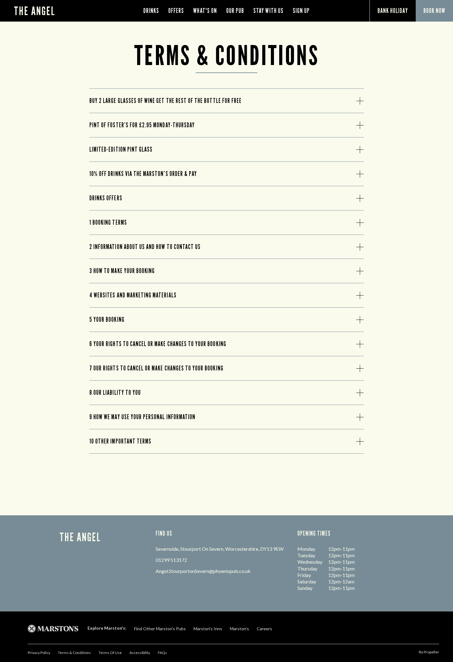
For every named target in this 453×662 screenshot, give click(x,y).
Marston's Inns (208, 628)
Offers (176, 10)
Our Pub (235, 10)
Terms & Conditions (74, 652)
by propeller (429, 652)
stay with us (268, 10)
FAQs (162, 652)
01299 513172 (171, 560)
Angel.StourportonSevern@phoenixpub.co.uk (203, 571)
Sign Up (301, 10)
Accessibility (139, 652)
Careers (264, 628)
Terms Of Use (110, 652)
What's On (205, 10)
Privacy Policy (39, 652)
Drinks (151, 10)
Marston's (239, 628)
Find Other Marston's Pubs (160, 628)
